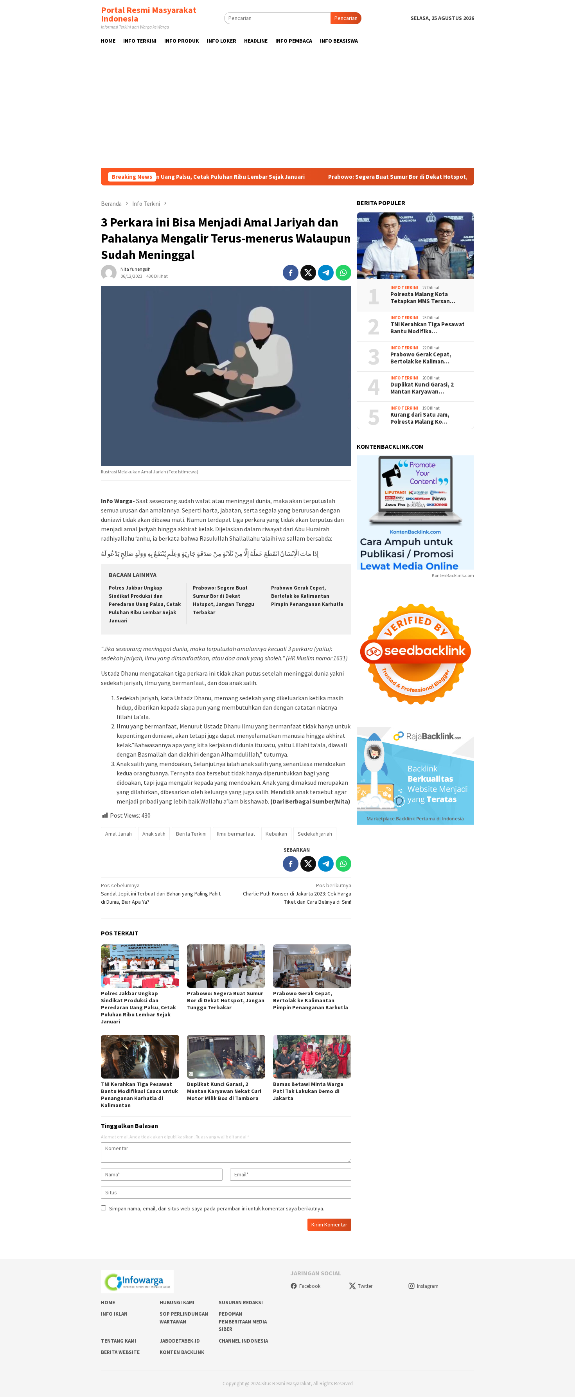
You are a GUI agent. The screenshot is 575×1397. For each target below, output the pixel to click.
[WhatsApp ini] (343, 272)
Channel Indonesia (243, 1341)
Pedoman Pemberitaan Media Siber (243, 1321)
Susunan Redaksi (241, 1302)
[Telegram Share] (326, 272)
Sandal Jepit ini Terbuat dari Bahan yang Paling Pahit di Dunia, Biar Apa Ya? (161, 893)
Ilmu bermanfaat (236, 833)
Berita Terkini (191, 833)
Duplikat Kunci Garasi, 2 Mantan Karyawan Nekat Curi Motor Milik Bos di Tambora (224, 1091)
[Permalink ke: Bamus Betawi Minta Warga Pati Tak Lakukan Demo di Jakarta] (312, 1057)
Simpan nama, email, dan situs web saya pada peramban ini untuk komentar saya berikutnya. (216, 1208)
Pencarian (346, 18)
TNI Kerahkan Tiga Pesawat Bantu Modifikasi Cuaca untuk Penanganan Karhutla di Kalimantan (139, 1095)
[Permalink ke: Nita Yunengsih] (109, 272)
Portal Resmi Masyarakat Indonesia (148, 14)
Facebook (309, 1286)
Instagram (427, 1286)
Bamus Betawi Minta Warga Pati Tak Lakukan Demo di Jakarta (308, 1091)
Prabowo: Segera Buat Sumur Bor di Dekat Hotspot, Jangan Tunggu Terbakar (383, 176)
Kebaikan (276, 833)
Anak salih (153, 833)
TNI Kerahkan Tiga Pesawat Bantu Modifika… (427, 328)
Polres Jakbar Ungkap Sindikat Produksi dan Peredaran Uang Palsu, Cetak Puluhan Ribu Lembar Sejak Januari (145, 604)
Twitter (365, 1286)
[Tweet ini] (308, 272)
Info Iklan (114, 1314)
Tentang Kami (118, 1341)
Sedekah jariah (315, 833)
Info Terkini (404, 287)
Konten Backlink (182, 1352)
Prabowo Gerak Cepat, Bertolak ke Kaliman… (420, 358)
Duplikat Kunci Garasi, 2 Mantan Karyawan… (422, 388)
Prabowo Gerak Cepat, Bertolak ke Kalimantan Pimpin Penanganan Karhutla (307, 596)
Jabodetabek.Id (180, 1341)
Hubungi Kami (177, 1302)
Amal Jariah (118, 833)
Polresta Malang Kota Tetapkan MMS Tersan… (422, 298)
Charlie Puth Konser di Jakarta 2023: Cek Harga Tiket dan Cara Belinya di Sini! (297, 893)
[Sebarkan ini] (290, 272)
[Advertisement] (287, 109)
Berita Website (120, 1352)
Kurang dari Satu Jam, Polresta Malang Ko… (419, 418)
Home (108, 1302)
